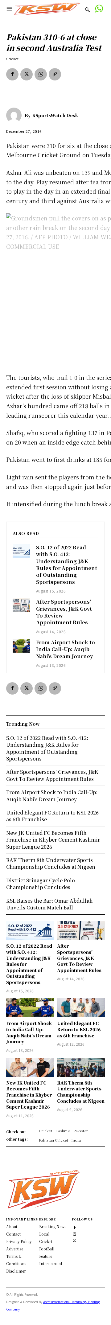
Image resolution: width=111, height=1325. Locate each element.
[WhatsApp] (41, 74)
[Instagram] (74, 1233)
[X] (26, 74)
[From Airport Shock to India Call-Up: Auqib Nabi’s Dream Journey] (21, 646)
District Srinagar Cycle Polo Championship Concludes (40, 884)
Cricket (12, 58)
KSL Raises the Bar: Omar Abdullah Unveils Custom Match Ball (49, 904)
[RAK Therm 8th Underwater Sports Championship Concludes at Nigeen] (81, 1067)
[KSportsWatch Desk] (15, 115)
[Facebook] (12, 74)
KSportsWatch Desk (55, 115)
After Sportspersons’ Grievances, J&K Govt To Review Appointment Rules (64, 612)
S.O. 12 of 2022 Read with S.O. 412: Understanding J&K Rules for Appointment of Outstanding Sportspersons (66, 564)
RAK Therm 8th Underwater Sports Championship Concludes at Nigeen (81, 1092)
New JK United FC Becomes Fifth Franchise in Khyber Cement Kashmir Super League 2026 (29, 1095)
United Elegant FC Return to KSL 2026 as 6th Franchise (79, 1029)
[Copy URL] (55, 74)
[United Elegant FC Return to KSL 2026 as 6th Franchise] (81, 1007)
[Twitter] (74, 1239)
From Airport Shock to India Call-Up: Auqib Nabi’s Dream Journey (65, 649)
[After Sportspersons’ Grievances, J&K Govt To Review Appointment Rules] (21, 605)
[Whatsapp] (99, 9)
